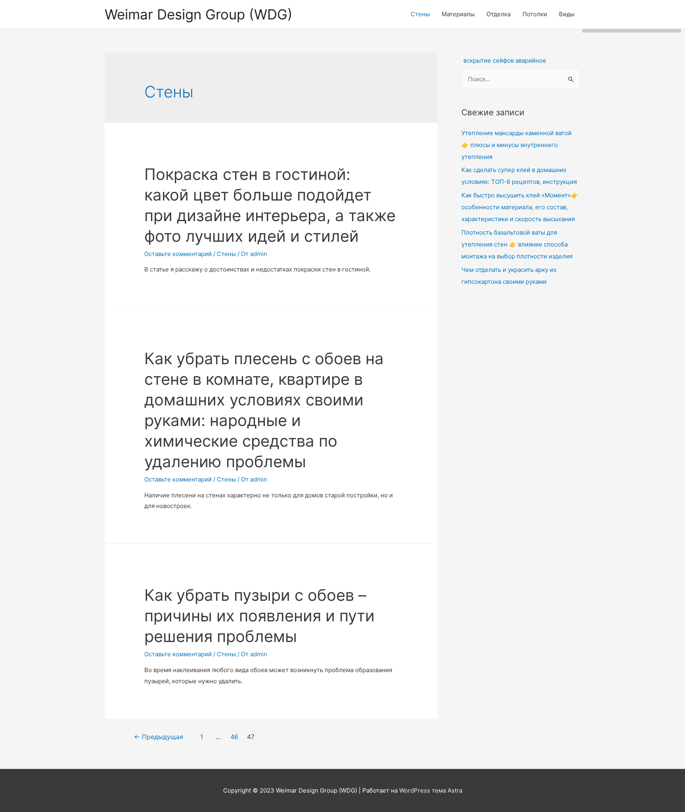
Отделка (498, 14)
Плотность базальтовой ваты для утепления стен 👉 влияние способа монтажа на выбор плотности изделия (516, 244)
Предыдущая (158, 737)
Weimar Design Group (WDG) (199, 14)
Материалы (458, 14)
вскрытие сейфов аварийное (504, 60)
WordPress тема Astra (430, 790)
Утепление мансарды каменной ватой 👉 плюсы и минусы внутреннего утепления (516, 144)
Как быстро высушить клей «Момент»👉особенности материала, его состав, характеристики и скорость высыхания (519, 207)
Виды (566, 14)
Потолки (534, 14)
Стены (420, 14)
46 (234, 737)
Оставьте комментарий (178, 254)
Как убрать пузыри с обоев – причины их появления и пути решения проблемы (259, 615)
